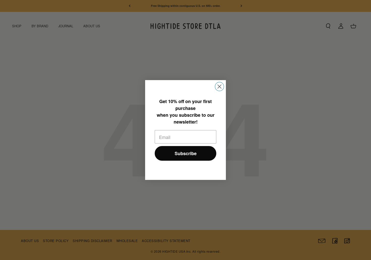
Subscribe (186, 153)
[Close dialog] (219, 86)
